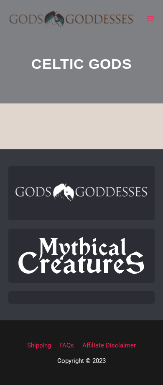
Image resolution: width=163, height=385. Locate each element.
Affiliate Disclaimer (109, 345)
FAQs (66, 345)
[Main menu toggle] (150, 18)
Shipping (39, 345)
